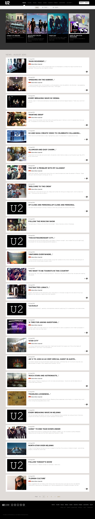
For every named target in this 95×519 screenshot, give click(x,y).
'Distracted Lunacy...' (39, 287)
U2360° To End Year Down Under (44, 429)
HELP (85, 507)
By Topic (44, 7)
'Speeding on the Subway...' (41, 80)
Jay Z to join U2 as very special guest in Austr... (52, 359)
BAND (70, 504)
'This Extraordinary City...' (41, 238)
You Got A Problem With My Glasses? (46, 168)
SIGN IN (87, 3)
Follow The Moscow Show (41, 221)
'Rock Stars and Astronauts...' (43, 376)
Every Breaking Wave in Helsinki (44, 412)
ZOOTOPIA (86, 504)
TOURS (57, 504)
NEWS (53, 504)
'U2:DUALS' (33, 306)
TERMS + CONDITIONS (72, 507)
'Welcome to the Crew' (39, 186)
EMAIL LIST (63, 507)
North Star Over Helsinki (41, 445)
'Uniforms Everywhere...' (40, 254)
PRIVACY (80, 507)
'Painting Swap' (35, 115)
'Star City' (33, 341)
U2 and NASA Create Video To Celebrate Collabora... (54, 133)
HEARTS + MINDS (78, 504)
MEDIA (66, 504)
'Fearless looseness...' (39, 394)
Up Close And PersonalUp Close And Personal (51, 205)
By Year (55, 7)
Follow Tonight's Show (40, 462)
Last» (58, 496)
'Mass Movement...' (37, 61)
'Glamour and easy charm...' (42, 150)
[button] (69, 2)
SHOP (91, 504)
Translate (90, 507)
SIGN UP (82, 3)
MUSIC (62, 504)
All (37, 7)
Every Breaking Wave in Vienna (43, 98)
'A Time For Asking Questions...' (43, 322)
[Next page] (55, 496)
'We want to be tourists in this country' (48, 271)
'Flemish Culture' (36, 478)
